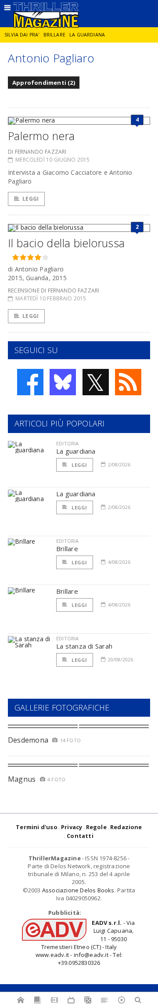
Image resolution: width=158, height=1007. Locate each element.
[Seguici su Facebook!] (30, 382)
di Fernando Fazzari (37, 151)
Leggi (30, 198)
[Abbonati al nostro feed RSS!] (128, 382)
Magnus (22, 779)
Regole (96, 827)
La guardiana (87, 35)
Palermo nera (41, 135)
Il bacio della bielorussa (66, 242)
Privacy (71, 827)
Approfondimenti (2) (43, 83)
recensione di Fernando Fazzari (53, 290)
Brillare (54, 35)
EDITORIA (67, 443)
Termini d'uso (36, 827)
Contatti (80, 836)
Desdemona (28, 740)
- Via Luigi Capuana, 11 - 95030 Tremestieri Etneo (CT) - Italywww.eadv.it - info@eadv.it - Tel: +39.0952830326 (85, 943)
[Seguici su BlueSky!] (63, 382)
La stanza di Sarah (84, 646)
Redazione (126, 827)
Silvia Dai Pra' (21, 35)
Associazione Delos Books (78, 890)
